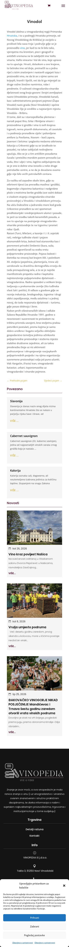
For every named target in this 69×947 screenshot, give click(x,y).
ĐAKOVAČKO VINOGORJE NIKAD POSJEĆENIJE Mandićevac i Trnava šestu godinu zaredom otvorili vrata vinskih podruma (33, 707)
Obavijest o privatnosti (22, 942)
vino (22, 47)
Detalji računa (34, 829)
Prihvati (34, 917)
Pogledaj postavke (34, 935)
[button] (64, 885)
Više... (12, 573)
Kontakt (34, 835)
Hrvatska (12, 35)
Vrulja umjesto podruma (27, 627)
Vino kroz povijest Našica (28, 554)
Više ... (14, 421)
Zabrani (34, 926)
